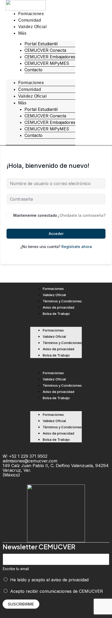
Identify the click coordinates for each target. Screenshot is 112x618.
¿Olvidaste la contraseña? (81, 215)
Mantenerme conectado (35, 215)
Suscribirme (21, 604)
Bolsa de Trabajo (56, 313)
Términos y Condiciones (62, 301)
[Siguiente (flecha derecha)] (103, 309)
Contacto (33, 69)
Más (22, 33)
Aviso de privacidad (58, 307)
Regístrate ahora (76, 246)
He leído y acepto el (49, 579)
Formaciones (31, 13)
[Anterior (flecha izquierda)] (9, 309)
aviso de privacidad (70, 579)
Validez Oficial (32, 26)
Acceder (56, 233)
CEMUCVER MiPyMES (46, 63)
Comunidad (29, 20)
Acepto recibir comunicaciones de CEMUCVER (56, 591)
